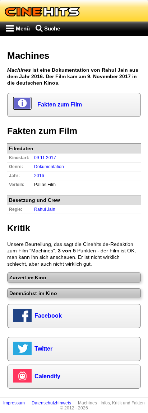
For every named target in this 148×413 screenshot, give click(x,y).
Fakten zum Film (59, 104)
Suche (52, 28)
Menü (23, 28)
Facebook (48, 316)
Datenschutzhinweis (51, 402)
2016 (39, 175)
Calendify (47, 376)
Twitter (43, 349)
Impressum (14, 402)
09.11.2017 (45, 157)
